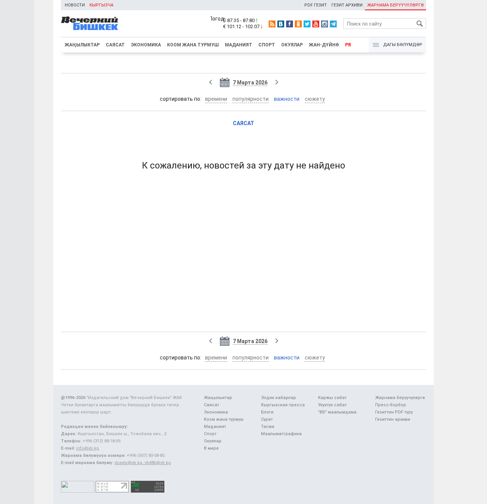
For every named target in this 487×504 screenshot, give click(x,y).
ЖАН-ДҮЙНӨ (324, 45)
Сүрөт (267, 419)
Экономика (146, 45)
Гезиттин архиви (392, 419)
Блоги (267, 412)
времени (216, 99)
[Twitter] (307, 24)
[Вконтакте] (280, 24)
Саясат (115, 45)
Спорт (266, 45)
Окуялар (292, 45)
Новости (75, 5)
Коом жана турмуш (193, 45)
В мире (211, 448)
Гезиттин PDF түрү (394, 412)
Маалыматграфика (281, 433)
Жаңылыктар (82, 45)
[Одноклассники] (298, 24)
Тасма (267, 426)
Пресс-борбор (390, 404)
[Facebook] (289, 24)
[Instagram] (324, 24)
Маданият (238, 45)
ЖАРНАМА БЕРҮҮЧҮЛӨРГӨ (395, 5)
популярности (250, 99)
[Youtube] (315, 24)
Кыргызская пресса (283, 404)
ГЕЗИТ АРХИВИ (347, 5)
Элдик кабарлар (278, 397)
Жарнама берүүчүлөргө (400, 397)
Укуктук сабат (332, 404)
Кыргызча (101, 5)
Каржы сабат (332, 397)
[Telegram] (333, 24)
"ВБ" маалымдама (337, 412)
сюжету (315, 99)
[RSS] (272, 24)
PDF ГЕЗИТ (315, 5)
